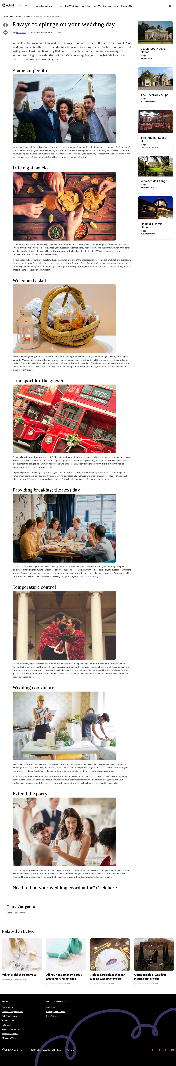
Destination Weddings (68, 6)
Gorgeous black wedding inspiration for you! (150, 976)
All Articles (50, 1007)
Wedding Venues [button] (44, 6)
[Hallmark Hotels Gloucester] (155, 207)
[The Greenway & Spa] (155, 78)
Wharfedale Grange (154, 181)
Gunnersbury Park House (153, 50)
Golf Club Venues (9, 1016)
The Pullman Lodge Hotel (153, 139)
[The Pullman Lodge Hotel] (155, 121)
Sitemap (60, 1050)
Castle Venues (8, 1007)
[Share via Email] (5, 32)
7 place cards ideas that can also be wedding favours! (107, 976)
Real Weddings (52, 1016)
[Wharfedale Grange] (155, 166)
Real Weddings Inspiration (105, 6)
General (21, 912)
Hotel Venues (7, 1025)
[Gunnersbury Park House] (155, 32)
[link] (152, 1050)
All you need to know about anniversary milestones (64, 976)
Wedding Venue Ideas (55, 1011)
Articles (86, 6)
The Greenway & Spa (154, 95)
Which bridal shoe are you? (19, 974)
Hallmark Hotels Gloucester (151, 225)
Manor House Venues (11, 1029)
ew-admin (21, 32)
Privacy (70, 1050)
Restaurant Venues (10, 1033)
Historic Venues (8, 1020)
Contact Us (126, 6)
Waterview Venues (10, 1038)
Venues (5, 1001)
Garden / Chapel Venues (12, 1011)
